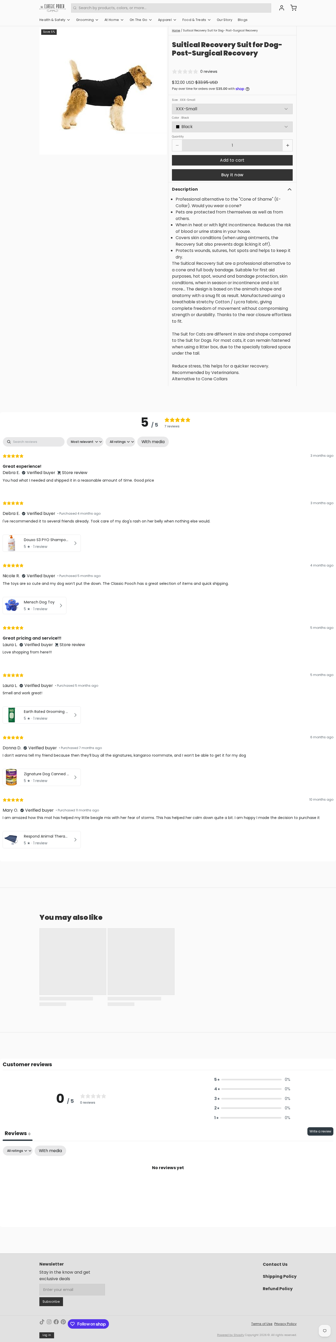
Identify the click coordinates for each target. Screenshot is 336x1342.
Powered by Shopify (230, 1335)
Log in (47, 1335)
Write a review (320, 1131)
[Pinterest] (63, 1324)
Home (176, 30)
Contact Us (275, 1264)
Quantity (178, 137)
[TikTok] (42, 1324)
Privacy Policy (285, 1324)
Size (183, 100)
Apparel (165, 20)
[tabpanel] (168, 643)
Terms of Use (261, 1324)
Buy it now (232, 175)
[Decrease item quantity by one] (177, 145)
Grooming (85, 20)
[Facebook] (56, 1324)
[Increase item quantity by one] (287, 145)
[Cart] (292, 8)
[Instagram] (49, 1324)
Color (180, 118)
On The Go (139, 20)
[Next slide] (159, 91)
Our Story (224, 20)
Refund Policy (278, 1289)
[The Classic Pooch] (52, 8)
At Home (111, 20)
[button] (232, 160)
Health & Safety (52, 20)
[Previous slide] (46, 91)
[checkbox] (153, 442)
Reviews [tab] (17, 1133)
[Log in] (280, 8)
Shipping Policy (280, 1276)
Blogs (243, 20)
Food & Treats (194, 20)
